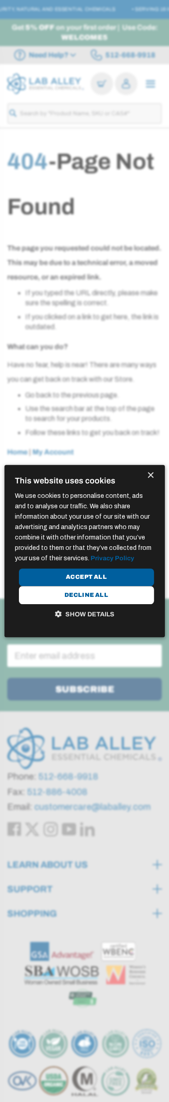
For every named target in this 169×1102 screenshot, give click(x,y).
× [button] (150, 475)
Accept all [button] (86, 577)
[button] (84, 614)
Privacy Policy (112, 558)
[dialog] (84, 551)
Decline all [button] (86, 595)
